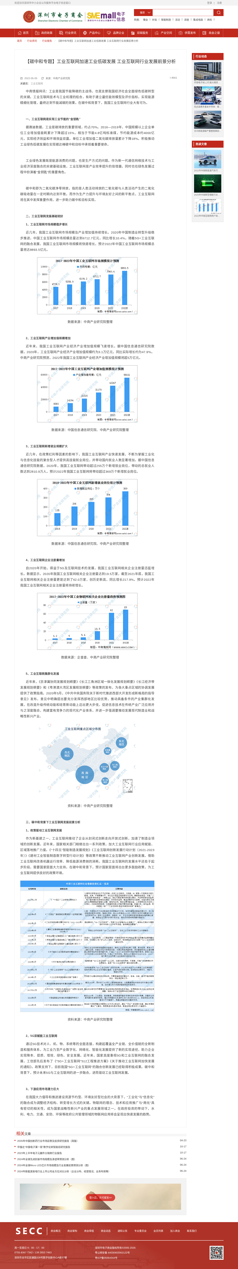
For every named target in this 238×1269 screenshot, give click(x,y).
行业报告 (47, 40)
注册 (219, 2)
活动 (177, 19)
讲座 (186, 19)
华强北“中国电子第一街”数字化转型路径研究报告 (43, 1147)
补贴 (154, 19)
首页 (19, 40)
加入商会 (175, 1230)
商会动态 (106, 1230)
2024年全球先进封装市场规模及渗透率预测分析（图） (46, 1159)
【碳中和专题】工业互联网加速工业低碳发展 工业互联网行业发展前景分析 (97, 40)
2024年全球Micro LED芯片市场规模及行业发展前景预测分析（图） (53, 1165)
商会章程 (89, 1230)
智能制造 (166, 19)
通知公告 (122, 1230)
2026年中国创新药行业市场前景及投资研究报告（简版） (48, 1141)
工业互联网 (37, 83)
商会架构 (72, 1230)
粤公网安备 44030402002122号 (112, 1252)
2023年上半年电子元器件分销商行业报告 (39, 1153)
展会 (145, 19)
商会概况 (55, 1230)
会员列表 (158, 1230)
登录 (209, 2)
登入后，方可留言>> (100, 1197)
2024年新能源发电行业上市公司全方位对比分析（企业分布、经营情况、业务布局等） (64, 1171)
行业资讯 (32, 40)
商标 (209, 19)
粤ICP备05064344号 (106, 1257)
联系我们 (192, 1230)
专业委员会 (140, 1230)
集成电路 (198, 19)
